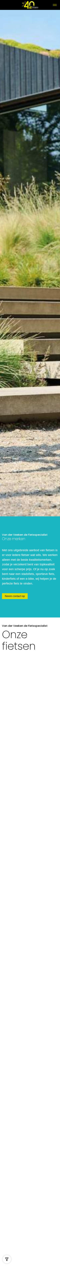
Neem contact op (15, 596)
